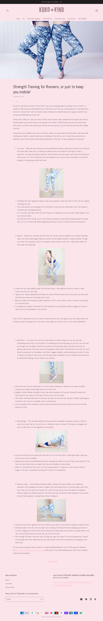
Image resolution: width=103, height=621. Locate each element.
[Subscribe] (41, 599)
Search (7, 580)
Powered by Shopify (56, 616)
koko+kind (49, 616)
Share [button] (17, 101)
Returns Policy (10, 587)
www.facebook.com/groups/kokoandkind (29, 550)
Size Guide (8, 584)
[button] (7, 10)
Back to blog (53, 561)
